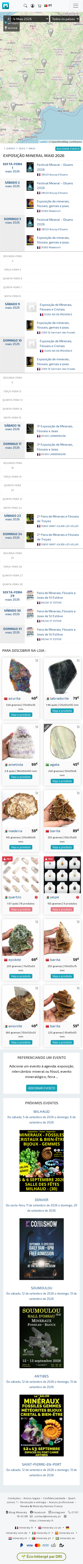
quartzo (14, 897)
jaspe (54, 897)
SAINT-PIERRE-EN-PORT (41, 1469)
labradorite (59, 698)
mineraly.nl (20, 1538)
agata (54, 764)
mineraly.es (66, 1532)
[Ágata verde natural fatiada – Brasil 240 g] (62, 742)
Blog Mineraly (17, 1512)
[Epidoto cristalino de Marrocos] (20, 937)
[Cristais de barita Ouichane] (62, 808)
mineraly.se (67, 1538)
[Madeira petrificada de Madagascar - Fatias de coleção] (20, 808)
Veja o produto (21, 714)
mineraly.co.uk (52, 1527)
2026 (22, 148)
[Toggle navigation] (75, 5)
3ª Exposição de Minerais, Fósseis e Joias (55, 430)
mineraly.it (43, 1532)
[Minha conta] (32, 6)
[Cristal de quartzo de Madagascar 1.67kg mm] (20, 874)
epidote (14, 959)
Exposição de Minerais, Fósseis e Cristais (56, 309)
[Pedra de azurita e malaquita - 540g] (20, 675)
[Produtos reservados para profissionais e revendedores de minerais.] (36, 897)
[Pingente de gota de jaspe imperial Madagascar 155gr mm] (62, 874)
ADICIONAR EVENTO (41, 1088)
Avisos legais (31, 1498)
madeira (15, 830)
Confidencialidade (54, 1498)
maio (32, 148)
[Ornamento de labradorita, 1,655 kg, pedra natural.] (62, 675)
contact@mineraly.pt (47, 1516)
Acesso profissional (61, 1502)
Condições (14, 1498)
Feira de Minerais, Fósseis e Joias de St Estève (56, 597)
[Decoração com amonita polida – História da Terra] (20, 1003)
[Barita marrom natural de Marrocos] (62, 937)
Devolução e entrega (33, 1502)
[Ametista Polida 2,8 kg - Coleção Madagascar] (20, 742)
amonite (15, 1026)
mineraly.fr (26, 1527)
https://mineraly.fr (41, 1520)
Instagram (58, 1512)
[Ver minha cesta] (39, 6)
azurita (14, 698)
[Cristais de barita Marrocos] (62, 1003)
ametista (15, 764)
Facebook (39, 1512)
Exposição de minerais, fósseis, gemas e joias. (53, 205)
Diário (10, 148)
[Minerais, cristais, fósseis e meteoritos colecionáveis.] (5, 5)
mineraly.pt (43, 1538)
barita (54, 830)
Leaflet (43, 141)
